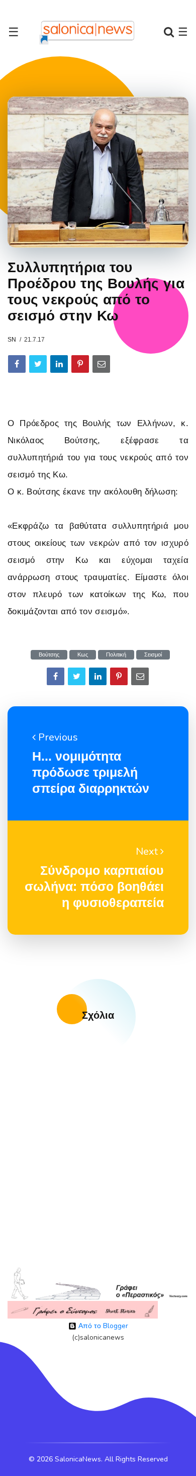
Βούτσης (49, 655)
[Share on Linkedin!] (59, 364)
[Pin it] (80, 364)
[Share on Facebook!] (17, 364)
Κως (82, 655)
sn (12, 339)
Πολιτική (116, 655)
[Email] (101, 364)
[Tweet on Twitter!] (38, 364)
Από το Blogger (102, 1326)
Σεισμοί (153, 655)
